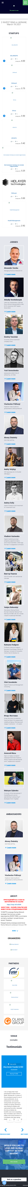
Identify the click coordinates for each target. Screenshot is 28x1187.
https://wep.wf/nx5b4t (14, 904)
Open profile (13, 1064)
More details (14, 1161)
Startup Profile (14, 1073)
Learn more (9, 274)
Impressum (25, 1185)
